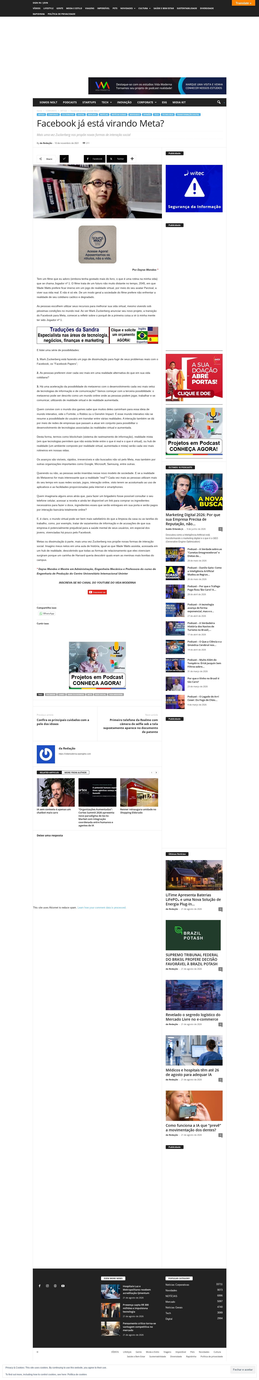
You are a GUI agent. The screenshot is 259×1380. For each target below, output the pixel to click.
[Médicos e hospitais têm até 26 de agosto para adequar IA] (194, 1050)
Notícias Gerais (119, 114)
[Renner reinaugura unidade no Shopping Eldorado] (139, 792)
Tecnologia (167, 114)
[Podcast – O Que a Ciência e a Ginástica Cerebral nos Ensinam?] (175, 647)
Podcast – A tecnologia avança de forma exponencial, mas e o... (201, 608)
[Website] (56, 1286)
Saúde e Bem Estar (164, 8)
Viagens (89, 8)
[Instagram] (48, 1286)
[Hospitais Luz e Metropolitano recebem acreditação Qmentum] (110, 1291)
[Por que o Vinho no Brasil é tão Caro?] (175, 684)
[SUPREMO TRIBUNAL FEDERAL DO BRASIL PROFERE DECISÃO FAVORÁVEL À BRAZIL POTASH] (194, 935)
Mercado (92, 114)
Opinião (147, 114)
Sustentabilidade (187, 8)
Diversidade (207, 8)
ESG (164, 102)
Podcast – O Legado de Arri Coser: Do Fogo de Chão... (203, 698)
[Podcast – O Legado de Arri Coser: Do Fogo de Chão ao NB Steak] (175, 702)
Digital (81, 114)
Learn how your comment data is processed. (102, 907)
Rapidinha (39, 14)
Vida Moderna (115, 694)
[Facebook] (40, 1286)
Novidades (126, 8)
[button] (220, 102)
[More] (132, 159)
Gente (60, 8)
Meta (89, 694)
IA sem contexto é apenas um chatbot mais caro (54, 811)
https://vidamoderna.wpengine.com (75, 754)
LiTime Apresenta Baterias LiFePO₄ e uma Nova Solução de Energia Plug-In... (193, 900)
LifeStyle (48, 8)
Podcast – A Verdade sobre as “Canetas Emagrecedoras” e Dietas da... (205, 552)
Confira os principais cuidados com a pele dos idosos (63, 722)
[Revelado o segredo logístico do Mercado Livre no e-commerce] (194, 995)
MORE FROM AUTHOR (75, 772)
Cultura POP (68, 114)
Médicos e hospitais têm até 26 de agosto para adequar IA (192, 1072)
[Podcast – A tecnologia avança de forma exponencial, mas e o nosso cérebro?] (175, 610)
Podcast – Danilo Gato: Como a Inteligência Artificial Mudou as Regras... (205, 571)
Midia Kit (179, 102)
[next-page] (156, 773)
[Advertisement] (129, 45)
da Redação (46, 143)
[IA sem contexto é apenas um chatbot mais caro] (56, 792)
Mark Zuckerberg (76, 694)
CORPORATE (145, 102)
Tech (105, 102)
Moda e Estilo (74, 8)
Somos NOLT (48, 102)
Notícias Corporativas (177, 1284)
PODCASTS (70, 102)
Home (39, 110)
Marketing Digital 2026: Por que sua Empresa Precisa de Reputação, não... (193, 519)
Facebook (50, 694)
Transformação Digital (188, 114)
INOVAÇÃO (124, 102)
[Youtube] (63, 1286)
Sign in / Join (40, 2)
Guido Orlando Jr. (175, 528)
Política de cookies (77, 1374)
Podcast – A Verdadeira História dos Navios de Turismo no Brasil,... (201, 626)
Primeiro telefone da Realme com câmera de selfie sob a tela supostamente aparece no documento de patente (130, 726)
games (61, 694)
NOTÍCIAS (104, 114)
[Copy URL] (71, 159)
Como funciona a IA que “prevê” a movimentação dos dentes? (193, 1127)
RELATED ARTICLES (49, 772)
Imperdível (103, 8)
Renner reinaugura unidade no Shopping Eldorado (138, 811)
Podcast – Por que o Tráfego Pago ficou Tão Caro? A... (204, 588)
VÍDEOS (36, 8)
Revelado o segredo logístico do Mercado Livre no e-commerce (193, 1017)
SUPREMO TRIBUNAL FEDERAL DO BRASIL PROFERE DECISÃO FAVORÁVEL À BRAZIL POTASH (192, 959)
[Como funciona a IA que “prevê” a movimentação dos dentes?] (194, 1106)
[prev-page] (152, 773)
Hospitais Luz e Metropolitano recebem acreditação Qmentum (137, 1289)
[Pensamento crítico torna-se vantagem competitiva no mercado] (110, 1329)
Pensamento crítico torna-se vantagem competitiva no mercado (139, 1327)
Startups (89, 102)
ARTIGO (63, 110)
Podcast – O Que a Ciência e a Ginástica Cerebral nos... (205, 643)
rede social (100, 694)
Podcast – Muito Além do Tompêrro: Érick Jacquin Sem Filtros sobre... (204, 663)
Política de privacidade (61, 14)
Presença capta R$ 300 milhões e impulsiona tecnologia (136, 1308)
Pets (115, 8)
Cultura (143, 8)
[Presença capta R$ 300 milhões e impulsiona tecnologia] (110, 1310)
